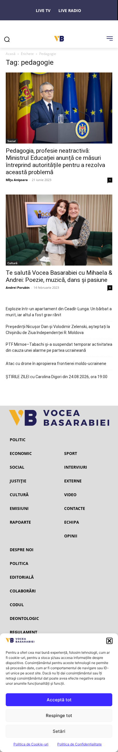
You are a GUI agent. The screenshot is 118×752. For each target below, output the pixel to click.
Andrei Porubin (18, 287)
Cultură (12, 263)
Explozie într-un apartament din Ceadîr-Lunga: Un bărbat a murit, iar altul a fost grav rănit (59, 312)
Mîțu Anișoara (17, 180)
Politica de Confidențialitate (79, 744)
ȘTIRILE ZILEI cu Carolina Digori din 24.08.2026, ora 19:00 (56, 376)
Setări (59, 731)
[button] (109, 641)
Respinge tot (59, 715)
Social (11, 141)
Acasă (10, 53)
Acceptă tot (59, 699)
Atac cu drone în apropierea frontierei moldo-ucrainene (56, 363)
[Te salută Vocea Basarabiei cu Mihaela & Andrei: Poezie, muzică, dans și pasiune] (59, 230)
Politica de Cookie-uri (30, 744)
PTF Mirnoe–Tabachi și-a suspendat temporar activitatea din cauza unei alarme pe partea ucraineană (59, 347)
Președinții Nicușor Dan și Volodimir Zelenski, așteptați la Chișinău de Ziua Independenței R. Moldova (58, 329)
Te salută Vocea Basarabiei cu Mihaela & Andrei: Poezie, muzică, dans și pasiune (59, 276)
